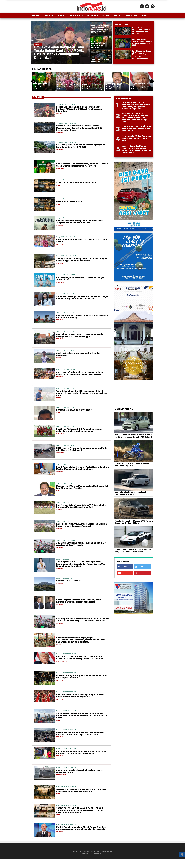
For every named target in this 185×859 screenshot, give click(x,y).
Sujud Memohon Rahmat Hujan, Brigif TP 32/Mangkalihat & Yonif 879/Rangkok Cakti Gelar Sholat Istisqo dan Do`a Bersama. (80, 640)
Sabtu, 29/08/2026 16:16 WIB (65, 445)
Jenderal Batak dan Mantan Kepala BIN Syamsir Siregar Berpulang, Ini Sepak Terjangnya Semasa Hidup (136, 149)
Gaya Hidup (92, 15)
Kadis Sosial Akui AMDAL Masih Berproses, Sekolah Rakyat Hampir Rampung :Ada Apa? (81, 525)
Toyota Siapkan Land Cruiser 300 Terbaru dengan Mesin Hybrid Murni (133, 522)
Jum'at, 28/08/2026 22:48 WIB (66, 711)
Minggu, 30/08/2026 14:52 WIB (66, 104)
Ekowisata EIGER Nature (68, 580)
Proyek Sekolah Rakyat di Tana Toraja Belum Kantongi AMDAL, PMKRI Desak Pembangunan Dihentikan (79, 109)
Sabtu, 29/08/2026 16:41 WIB (65, 407)
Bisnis (61, 15)
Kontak (93, 851)
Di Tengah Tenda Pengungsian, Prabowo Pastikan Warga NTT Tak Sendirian (141, 30)
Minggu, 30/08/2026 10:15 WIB (66, 180)
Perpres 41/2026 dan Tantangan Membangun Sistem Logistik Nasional (136, 138)
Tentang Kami (77, 851)
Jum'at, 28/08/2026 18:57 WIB (66, 824)
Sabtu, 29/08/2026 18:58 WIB (65, 294)
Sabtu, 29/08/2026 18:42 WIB (65, 332)
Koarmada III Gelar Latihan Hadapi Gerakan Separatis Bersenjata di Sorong (82, 316)
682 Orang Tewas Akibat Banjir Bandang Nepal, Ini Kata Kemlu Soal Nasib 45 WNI (80, 146)
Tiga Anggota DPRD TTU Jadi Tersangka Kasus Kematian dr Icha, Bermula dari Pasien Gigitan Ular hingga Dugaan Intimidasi (80, 564)
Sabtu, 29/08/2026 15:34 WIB (65, 464)
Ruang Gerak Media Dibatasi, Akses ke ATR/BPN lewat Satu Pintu (79, 771)
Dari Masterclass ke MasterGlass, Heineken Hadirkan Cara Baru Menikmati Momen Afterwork (82, 164)
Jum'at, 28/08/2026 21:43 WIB (66, 730)
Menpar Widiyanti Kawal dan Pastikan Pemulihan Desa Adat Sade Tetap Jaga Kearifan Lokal (80, 733)
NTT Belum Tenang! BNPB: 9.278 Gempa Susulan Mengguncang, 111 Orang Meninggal (80, 335)
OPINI (144, 15)
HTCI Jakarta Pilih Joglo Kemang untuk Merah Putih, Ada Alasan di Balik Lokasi (81, 449)
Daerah (106, 15)
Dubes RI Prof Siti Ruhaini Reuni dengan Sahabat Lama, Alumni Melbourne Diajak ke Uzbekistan (80, 373)
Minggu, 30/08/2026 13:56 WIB (66, 123)
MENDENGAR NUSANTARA (69, 201)
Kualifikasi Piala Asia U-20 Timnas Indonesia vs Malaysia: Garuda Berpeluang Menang (79, 430)
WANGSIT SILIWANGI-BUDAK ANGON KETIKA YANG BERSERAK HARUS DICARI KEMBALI (81, 790)
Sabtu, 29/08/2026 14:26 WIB (65, 502)
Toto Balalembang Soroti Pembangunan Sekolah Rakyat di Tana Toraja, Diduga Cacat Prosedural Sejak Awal (82, 393)
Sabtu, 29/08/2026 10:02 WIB (65, 616)
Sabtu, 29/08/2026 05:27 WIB (66, 692)
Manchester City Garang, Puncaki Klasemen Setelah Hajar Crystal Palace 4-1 (81, 676)
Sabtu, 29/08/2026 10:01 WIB (65, 635)
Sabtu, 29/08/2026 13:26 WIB (65, 521)
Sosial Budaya (75, 15)
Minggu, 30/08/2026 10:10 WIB (66, 199)
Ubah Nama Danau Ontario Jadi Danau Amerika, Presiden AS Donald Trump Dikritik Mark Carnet (79, 657)
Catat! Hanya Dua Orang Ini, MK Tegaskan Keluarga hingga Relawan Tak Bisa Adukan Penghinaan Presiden (141, 55)
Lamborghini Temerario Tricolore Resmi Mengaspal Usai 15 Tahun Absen (132, 550)
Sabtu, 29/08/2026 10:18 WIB (65, 597)
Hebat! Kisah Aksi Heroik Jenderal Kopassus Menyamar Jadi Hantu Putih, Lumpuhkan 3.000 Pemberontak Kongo (79, 128)
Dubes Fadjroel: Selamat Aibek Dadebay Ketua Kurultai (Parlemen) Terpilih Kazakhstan (78, 600)
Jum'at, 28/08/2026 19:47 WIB (66, 768)
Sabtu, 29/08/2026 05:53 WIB (66, 673)
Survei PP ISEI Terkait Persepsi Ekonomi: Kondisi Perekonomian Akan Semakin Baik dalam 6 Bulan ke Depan (81, 715)
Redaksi (86, 851)
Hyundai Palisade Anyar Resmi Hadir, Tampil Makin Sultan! (131, 493)
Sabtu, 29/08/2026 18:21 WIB (65, 351)
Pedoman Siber (107, 851)
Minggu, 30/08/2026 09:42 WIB (66, 256)
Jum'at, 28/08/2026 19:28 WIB (66, 787)
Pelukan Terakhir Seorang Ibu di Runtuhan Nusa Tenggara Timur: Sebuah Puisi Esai (79, 221)
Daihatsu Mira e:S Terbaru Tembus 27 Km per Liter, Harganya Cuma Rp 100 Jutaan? (133, 435)
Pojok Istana (131, 15)
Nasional (49, 15)
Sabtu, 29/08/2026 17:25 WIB (65, 388)
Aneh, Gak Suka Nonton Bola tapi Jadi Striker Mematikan (78, 354)
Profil (117, 15)
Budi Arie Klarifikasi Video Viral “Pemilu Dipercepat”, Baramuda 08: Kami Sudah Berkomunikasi (82, 752)
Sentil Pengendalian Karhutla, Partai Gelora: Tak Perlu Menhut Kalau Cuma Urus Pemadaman (82, 468)
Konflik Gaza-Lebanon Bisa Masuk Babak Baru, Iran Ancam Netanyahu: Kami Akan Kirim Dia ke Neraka (81, 828)
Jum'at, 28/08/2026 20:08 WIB (66, 749)
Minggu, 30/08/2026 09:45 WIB (66, 218)
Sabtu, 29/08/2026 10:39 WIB (65, 559)
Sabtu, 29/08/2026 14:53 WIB (65, 483)
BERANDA (36, 15)
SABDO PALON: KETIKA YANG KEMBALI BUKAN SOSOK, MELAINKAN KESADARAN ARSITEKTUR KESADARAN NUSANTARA (79, 810)
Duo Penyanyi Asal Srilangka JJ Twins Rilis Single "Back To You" (80, 278)
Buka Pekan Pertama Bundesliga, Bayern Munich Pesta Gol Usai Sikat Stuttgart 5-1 (80, 695)
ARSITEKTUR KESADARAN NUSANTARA (76, 182)
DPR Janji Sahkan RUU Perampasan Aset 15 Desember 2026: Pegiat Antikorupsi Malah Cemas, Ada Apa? (82, 619)
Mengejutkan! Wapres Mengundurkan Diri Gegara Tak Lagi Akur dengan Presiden (82, 487)
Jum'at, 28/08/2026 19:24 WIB (66, 805)
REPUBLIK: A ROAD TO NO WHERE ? (74, 410)
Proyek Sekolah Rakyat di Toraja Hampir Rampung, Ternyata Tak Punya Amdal (136, 128)
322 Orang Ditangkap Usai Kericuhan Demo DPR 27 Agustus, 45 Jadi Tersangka (81, 544)
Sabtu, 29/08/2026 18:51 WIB (65, 313)
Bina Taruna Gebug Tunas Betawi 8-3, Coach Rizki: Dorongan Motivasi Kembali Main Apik (81, 506)
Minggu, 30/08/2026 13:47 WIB (66, 142)
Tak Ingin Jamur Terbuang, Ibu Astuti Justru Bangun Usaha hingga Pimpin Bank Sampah (81, 259)
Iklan (98, 851)
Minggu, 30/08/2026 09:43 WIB (66, 237)
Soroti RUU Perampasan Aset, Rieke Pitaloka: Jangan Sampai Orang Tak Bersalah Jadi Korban (82, 297)
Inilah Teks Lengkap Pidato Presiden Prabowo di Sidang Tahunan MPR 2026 (142, 42)
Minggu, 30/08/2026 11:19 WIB (65, 161)
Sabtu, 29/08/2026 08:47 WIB (66, 654)
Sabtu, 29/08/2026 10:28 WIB (65, 578)
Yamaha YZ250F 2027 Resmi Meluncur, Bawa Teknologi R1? (132, 464)
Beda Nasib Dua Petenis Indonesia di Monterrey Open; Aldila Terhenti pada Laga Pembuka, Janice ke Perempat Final (134, 117)
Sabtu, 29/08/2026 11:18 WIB (65, 540)
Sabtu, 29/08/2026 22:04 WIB (66, 275)
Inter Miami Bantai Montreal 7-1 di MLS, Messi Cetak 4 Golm (81, 240)
